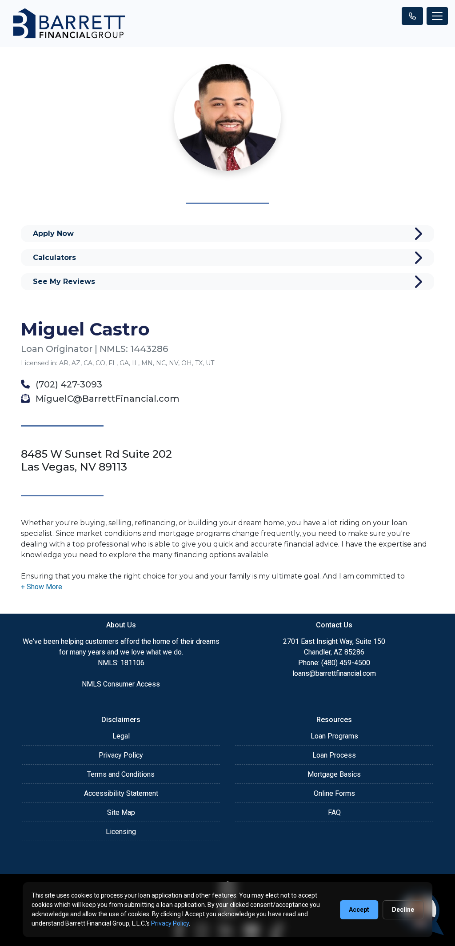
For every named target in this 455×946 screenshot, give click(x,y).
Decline (403, 909)
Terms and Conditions (121, 774)
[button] (41, 587)
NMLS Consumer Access (121, 684)
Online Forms (334, 793)
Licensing (121, 831)
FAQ (334, 812)
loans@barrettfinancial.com (334, 673)
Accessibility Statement (121, 793)
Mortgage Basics (334, 774)
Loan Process (334, 755)
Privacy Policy (121, 755)
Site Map (121, 812)
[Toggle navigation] (437, 16)
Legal (121, 736)
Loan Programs (334, 736)
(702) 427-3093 (67, 384)
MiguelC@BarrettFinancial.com (106, 398)
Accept (359, 909)
